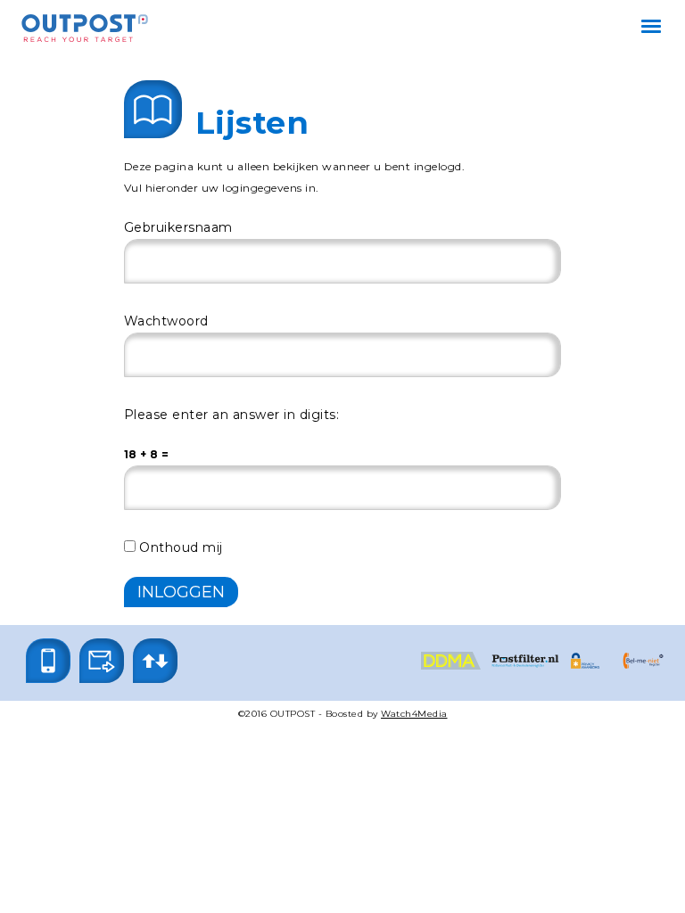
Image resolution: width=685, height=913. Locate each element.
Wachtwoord (166, 321)
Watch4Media (414, 714)
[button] (48, 660)
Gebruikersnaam (178, 227)
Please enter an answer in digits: (232, 415)
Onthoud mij (179, 547)
